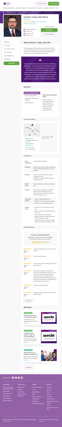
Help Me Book (54, 3)
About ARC (49, 387)
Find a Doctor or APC (21, 8)
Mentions (8, 59)
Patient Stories (35, 398)
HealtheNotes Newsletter (38, 403)
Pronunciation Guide (47, 17)
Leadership (49, 396)
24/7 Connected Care (37, 396)
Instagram (19, 378)
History (48, 392)
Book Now (49, 30)
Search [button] (57, 8)
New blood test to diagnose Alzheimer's (31, 353)
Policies (48, 405)
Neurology (27, 19)
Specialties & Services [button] (8, 8)
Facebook (13, 378)
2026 (39, 212)
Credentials (9, 52)
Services (8, 45)
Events (33, 394)
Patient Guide (6, 391)
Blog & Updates (35, 392)
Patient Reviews (10, 55)
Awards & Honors (28, 312)
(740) (37, 21)
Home (3, 12)
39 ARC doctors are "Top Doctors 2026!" (31, 316)
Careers (46, 8)
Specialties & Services (37, 387)
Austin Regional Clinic (7, 3)
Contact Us (49, 389)
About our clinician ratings (30, 23)
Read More (26, 323)
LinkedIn (16, 378)
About (7, 42)
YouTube (22, 378)
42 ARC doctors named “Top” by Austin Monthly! (29, 335)
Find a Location (32, 8)
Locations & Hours (10, 49)
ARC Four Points (28, 31)
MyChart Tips (35, 401)
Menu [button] (50, 8)
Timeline (49, 394)
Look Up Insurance (49, 34)
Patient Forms (21, 387)
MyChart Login (41, 3)
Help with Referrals (7, 400)
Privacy (4, 419)
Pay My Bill (40, 8)
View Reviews (43, 21)
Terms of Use (10, 419)
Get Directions (30, 145)
